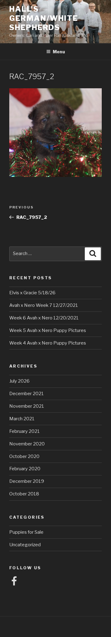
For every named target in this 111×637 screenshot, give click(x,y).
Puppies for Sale (26, 532)
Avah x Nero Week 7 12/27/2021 (43, 305)
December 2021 (26, 393)
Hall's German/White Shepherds (43, 18)
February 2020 (24, 468)
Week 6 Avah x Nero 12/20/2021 (44, 318)
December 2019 (26, 481)
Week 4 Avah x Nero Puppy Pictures (47, 343)
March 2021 (22, 418)
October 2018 (24, 494)
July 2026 (19, 381)
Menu (59, 51)
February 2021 (24, 431)
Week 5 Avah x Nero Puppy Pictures (47, 330)
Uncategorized (25, 544)
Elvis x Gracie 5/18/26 (32, 293)
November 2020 (27, 444)
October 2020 (24, 456)
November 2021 (26, 406)
